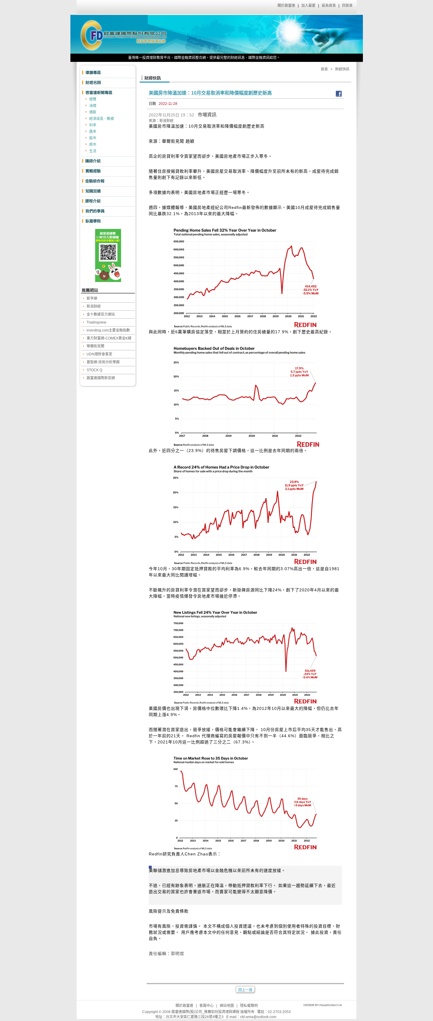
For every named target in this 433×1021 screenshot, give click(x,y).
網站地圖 (227, 1006)
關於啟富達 (286, 6)
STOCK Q (94, 370)
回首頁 (347, 6)
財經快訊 (342, 69)
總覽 (92, 99)
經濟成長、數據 (101, 119)
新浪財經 (94, 306)
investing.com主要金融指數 (108, 330)
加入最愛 (308, 6)
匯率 (92, 132)
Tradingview (96, 322)
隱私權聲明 (249, 1006)
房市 (92, 145)
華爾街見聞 (95, 346)
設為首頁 (329, 6)
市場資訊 (207, 114)
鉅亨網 (92, 298)
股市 (92, 138)
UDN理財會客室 (99, 354)
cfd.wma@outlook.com (258, 1017)
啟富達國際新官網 (101, 378)
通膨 (92, 112)
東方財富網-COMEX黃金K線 (109, 338)
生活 (92, 151)
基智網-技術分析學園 (103, 362)
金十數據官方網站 (101, 314)
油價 (92, 106)
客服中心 (206, 1006)
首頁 (324, 69)
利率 (92, 125)
